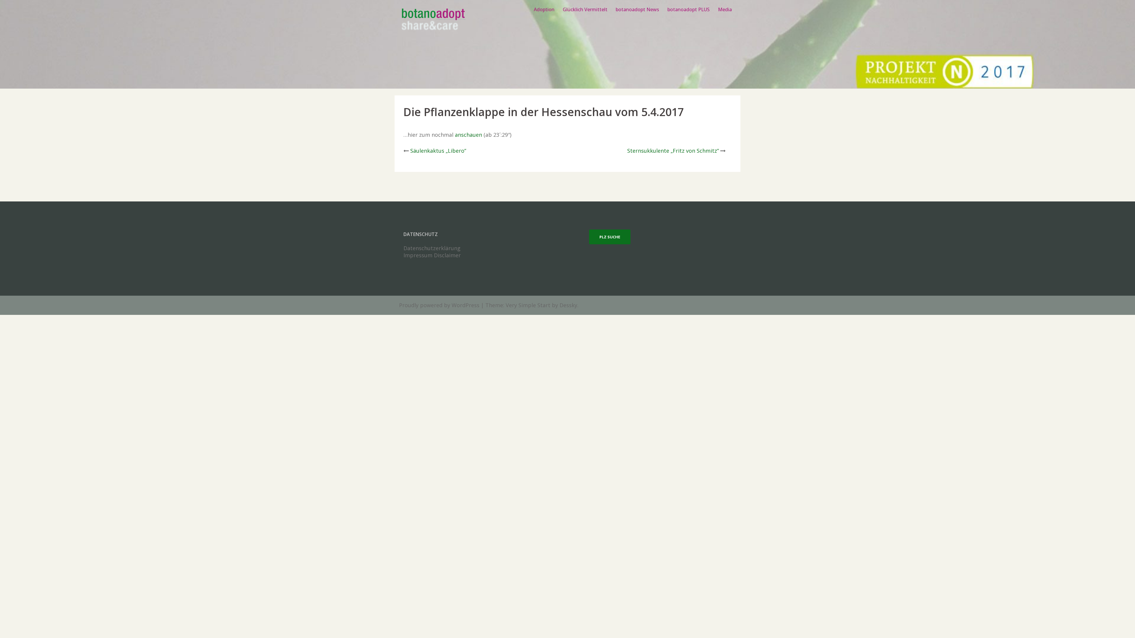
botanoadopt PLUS (688, 9)
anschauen (468, 134)
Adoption (544, 9)
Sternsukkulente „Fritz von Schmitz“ (673, 150)
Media (725, 9)
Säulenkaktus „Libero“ (438, 150)
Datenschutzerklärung (432, 248)
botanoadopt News (637, 9)
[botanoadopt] (433, 20)
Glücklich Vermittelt (585, 9)
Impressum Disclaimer (432, 255)
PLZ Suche (609, 237)
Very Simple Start (528, 305)
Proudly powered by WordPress (439, 305)
